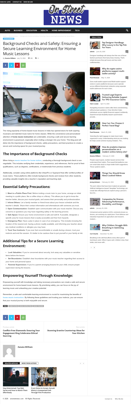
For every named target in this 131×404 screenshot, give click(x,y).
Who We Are (28, 2)
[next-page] (94, 247)
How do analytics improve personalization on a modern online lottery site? (114, 149)
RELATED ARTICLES (11, 363)
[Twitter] (11, 65)
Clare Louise (94, 104)
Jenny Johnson (95, 182)
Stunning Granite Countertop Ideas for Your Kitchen (66, 331)
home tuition (13, 306)
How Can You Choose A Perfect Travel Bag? (113, 124)
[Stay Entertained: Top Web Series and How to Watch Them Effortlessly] (16, 376)
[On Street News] (65, 15)
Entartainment (13, 36)
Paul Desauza (94, 78)
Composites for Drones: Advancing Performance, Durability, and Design (113, 201)
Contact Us (17, 2)
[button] (127, 30)
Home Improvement (61, 30)
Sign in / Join (5, 2)
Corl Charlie (94, 234)
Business (18, 30)
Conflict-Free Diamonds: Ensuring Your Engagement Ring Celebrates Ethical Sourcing (21, 333)
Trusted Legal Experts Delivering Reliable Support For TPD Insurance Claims (114, 97)
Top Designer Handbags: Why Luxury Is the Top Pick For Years (114, 45)
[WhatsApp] (23, 65)
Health (44, 30)
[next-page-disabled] (83, 363)
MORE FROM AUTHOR (29, 363)
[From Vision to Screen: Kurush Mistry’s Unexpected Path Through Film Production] (44, 376)
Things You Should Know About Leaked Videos (113, 174)
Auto (7, 30)
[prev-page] (80, 363)
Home (5, 36)
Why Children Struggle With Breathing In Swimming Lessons (115, 227)
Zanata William (10, 58)
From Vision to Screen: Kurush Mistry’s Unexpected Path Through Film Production (43, 390)
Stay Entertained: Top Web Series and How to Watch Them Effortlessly (15, 390)
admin (92, 51)
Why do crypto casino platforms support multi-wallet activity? (113, 71)
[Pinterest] (17, 65)
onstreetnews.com (17, 399)
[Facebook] (5, 65)
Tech (77, 30)
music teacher (38, 306)
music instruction (26, 306)
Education (31, 30)
